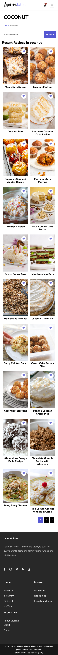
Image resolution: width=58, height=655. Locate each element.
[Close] (53, 310)
